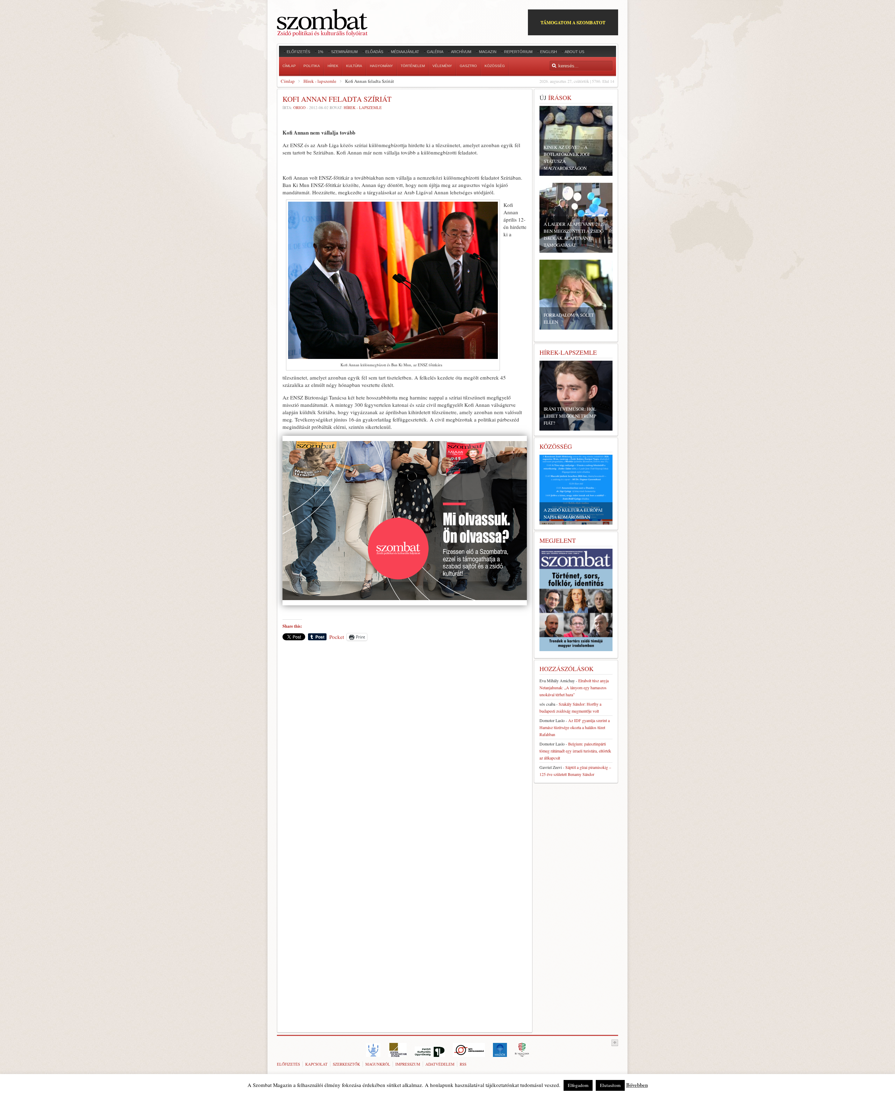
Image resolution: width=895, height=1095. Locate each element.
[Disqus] (404, 743)
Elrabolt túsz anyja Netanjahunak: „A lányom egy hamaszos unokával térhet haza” (574, 687)
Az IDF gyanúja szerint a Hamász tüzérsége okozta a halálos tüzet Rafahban (574, 727)
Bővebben (637, 1085)
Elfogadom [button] (578, 1085)
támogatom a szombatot (573, 22)
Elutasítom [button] (610, 1085)
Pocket (336, 636)
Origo (299, 107)
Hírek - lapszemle (319, 81)
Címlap (288, 81)
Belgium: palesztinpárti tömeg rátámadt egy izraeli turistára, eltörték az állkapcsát (575, 751)
